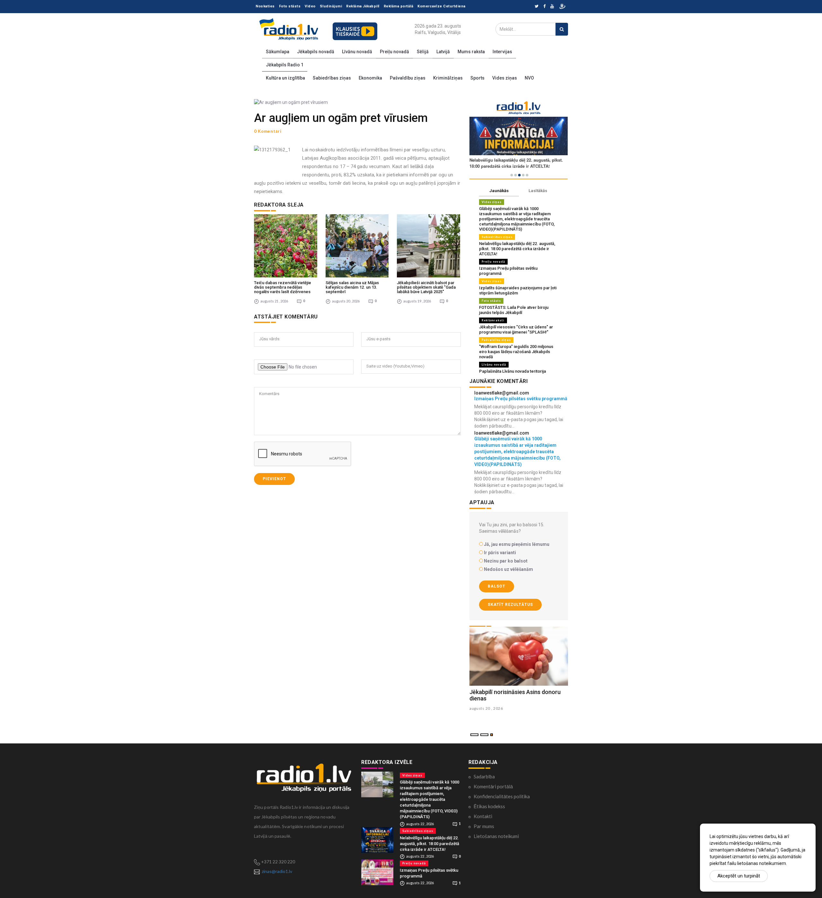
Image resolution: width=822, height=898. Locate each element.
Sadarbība (484, 776)
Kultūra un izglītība (285, 77)
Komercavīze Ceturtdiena (441, 6)
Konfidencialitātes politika (502, 796)
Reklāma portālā (399, 6)
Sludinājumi (331, 6)
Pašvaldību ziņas (407, 77)
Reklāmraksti (493, 320)
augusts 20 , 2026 (486, 708)
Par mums (484, 826)
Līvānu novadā (357, 51)
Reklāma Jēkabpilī (363, 6)
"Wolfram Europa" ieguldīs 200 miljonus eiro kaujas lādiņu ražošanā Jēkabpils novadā (516, 351)
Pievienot (274, 479)
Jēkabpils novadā (315, 51)
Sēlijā (423, 51)
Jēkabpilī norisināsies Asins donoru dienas (515, 695)
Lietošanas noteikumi (496, 836)
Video (310, 6)
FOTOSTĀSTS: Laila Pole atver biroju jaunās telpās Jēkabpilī (513, 310)
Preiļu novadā (394, 51)
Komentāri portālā (493, 786)
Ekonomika (370, 77)
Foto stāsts (290, 6)
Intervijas (502, 51)
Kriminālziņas (448, 77)
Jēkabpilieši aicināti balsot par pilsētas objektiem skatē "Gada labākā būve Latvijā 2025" (426, 287)
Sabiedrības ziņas (332, 77)
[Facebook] (544, 6)
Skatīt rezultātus (510, 604)
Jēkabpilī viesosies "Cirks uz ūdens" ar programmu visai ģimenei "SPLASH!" (516, 330)
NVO (529, 77)
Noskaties (265, 6)
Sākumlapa (277, 51)
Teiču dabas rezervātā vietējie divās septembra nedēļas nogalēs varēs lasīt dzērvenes (282, 287)
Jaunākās (499, 190)
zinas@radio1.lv (277, 871)
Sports (477, 77)
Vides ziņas (504, 77)
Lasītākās (538, 190)
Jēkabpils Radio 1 (284, 64)
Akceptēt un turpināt (738, 876)
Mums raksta (471, 51)
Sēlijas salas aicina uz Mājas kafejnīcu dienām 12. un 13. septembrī (352, 287)
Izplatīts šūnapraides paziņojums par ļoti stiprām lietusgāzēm (517, 290)
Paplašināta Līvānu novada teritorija (512, 371)
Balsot (496, 586)
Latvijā (443, 51)
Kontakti (483, 816)
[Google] (552, 6)
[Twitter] (536, 6)
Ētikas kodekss (489, 806)
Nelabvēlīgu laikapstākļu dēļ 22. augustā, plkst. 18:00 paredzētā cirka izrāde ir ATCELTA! (517, 248)
